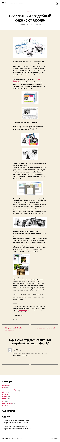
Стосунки (4, 405)
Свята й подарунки (30, 11)
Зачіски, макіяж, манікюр (8, 389)
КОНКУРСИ (5, 392)
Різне (3, 402)
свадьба (28, 319)
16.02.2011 (30, 24)
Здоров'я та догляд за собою (9, 391)
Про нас (39, 3)
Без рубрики (5, 385)
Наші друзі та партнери (47, 3)
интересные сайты (22, 319)
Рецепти (4, 400)
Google (16, 319)
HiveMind (5, 3)
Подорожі (4, 396)
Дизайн (4, 387)
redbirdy (23, 24)
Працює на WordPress (17, 438)
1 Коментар (38, 24)
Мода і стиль (5, 394)
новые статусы (23, 310)
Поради (4, 398)
